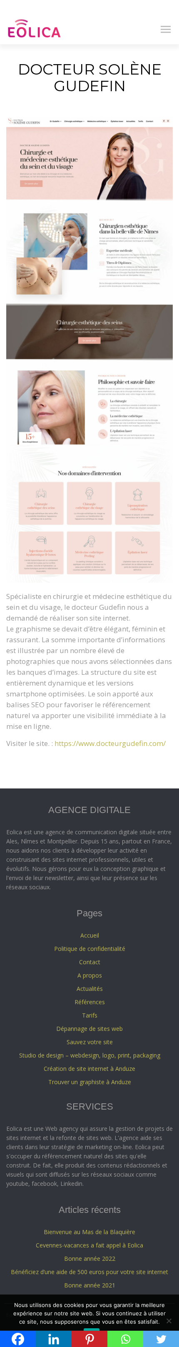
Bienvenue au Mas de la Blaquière (89, 1232)
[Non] (168, 1321)
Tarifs (89, 1015)
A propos (89, 975)
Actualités (90, 989)
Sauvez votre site (90, 1042)
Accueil (89, 935)
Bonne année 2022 (89, 1258)
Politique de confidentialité (89, 949)
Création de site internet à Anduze (89, 1069)
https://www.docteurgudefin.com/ (110, 743)
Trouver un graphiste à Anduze (89, 1082)
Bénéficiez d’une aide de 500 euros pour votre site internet (89, 1272)
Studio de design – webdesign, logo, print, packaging (89, 1055)
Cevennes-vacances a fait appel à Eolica (89, 1245)
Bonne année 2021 (89, 1285)
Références (90, 1002)
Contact (89, 962)
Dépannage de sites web (89, 1029)
